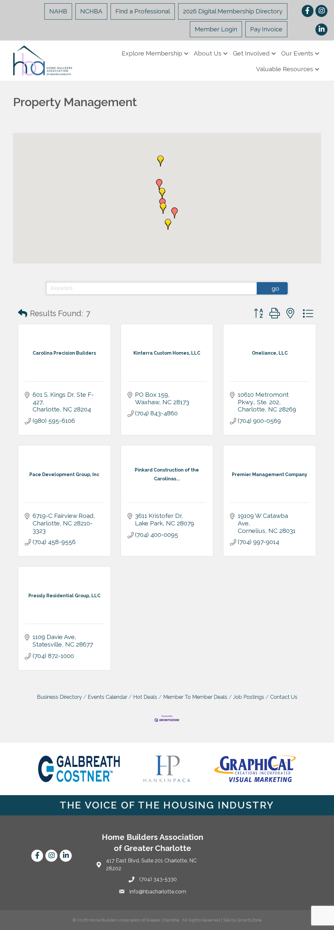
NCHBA (91, 11)
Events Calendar (107, 697)
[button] (174, 213)
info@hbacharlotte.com (157, 892)
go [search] (275, 288)
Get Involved (251, 53)
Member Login (216, 29)
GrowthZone (249, 920)
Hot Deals (145, 697)
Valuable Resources (284, 68)
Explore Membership (152, 53)
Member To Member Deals (195, 697)
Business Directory (59, 697)
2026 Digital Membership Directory (232, 11)
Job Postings (248, 697)
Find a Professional (142, 11)
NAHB (58, 11)
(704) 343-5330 (158, 879)
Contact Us (283, 697)
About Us (207, 53)
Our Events (297, 53)
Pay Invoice (266, 29)
